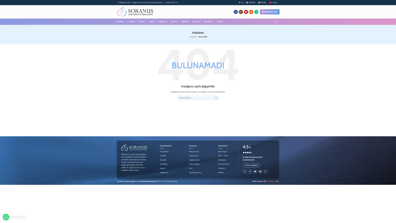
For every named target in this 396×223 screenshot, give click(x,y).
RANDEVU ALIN (271, 12)
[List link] (168, 151)
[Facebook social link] (236, 12)
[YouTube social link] (246, 12)
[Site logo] (135, 12)
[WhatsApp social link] (256, 12)
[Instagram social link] (241, 12)
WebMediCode (272, 181)
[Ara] (277, 22)
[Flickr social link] (251, 12)
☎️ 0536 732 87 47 (171, 3)
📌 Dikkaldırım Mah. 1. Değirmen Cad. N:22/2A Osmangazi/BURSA (140, 3)
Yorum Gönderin (251, 165)
